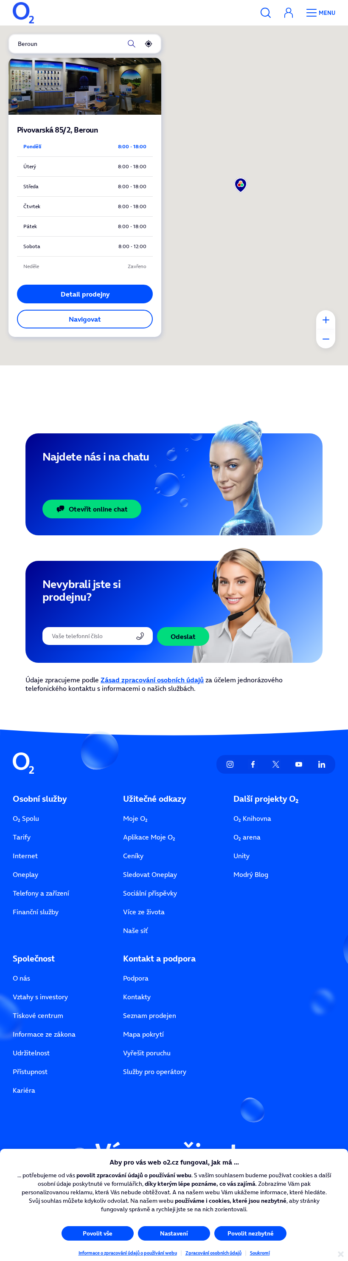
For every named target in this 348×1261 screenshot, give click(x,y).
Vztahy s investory (40, 996)
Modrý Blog (250, 874)
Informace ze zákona (44, 1034)
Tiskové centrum (38, 1015)
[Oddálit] (325, 338)
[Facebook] (253, 764)
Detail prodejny (85, 294)
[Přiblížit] (325, 319)
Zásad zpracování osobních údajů (152, 679)
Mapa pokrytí (143, 1034)
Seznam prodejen (149, 1015)
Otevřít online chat (98, 509)
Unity (241, 855)
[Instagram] (230, 764)
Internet (25, 855)
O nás (21, 978)
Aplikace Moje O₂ (149, 837)
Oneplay (25, 874)
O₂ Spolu (26, 818)
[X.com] (276, 764)
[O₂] (23, 12)
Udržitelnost (31, 1052)
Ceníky (133, 855)
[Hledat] (131, 44)
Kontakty (137, 996)
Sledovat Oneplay (150, 874)
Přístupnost (30, 1071)
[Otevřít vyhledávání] (266, 13)
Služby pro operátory (154, 1071)
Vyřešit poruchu (147, 1052)
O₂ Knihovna (252, 818)
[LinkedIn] (322, 764)
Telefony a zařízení (41, 893)
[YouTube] (299, 764)
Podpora (136, 978)
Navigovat (85, 319)
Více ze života (144, 911)
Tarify (22, 837)
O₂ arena (247, 837)
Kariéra (24, 1090)
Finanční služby (36, 911)
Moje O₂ (135, 818)
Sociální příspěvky (150, 893)
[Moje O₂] (288, 13)
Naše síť (135, 930)
